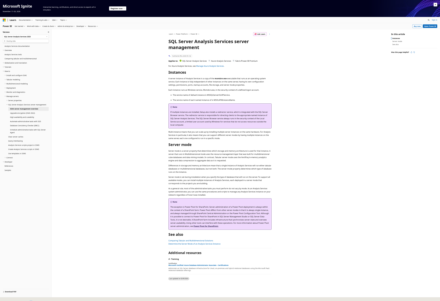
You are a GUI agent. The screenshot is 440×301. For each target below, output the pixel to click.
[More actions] (270, 34)
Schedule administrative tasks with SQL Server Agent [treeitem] (28, 131)
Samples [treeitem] (8, 170)
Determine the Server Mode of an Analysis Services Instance (194, 244)
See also (395, 44)
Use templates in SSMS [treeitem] (17, 153)
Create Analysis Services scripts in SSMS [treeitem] (23, 149)
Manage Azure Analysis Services (210, 66)
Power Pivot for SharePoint (206, 226)
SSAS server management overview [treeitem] (24, 109)
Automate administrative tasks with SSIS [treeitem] (25, 121)
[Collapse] (49, 32)
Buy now (417, 26)
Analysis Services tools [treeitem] (13, 54)
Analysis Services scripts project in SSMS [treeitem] (23, 145)
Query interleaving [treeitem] (15, 141)
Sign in (434, 20)
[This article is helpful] (411, 52)
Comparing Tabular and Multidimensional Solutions (190, 240)
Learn (171, 34)
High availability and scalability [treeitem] (22, 117)
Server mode (397, 41)
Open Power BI (430, 26)
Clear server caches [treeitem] (15, 137)
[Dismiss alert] (435, 4)
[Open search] (428, 20)
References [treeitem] (9, 166)
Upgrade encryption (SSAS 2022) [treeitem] (22, 113)
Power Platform (182, 34)
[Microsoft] (4, 20)
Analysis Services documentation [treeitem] (17, 46)
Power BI (194, 34)
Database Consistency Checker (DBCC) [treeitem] (24, 125)
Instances (396, 38)
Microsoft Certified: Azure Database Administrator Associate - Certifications (198, 265)
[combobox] (26, 36)
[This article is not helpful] (414, 52)
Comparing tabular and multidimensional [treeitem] (21, 59)
